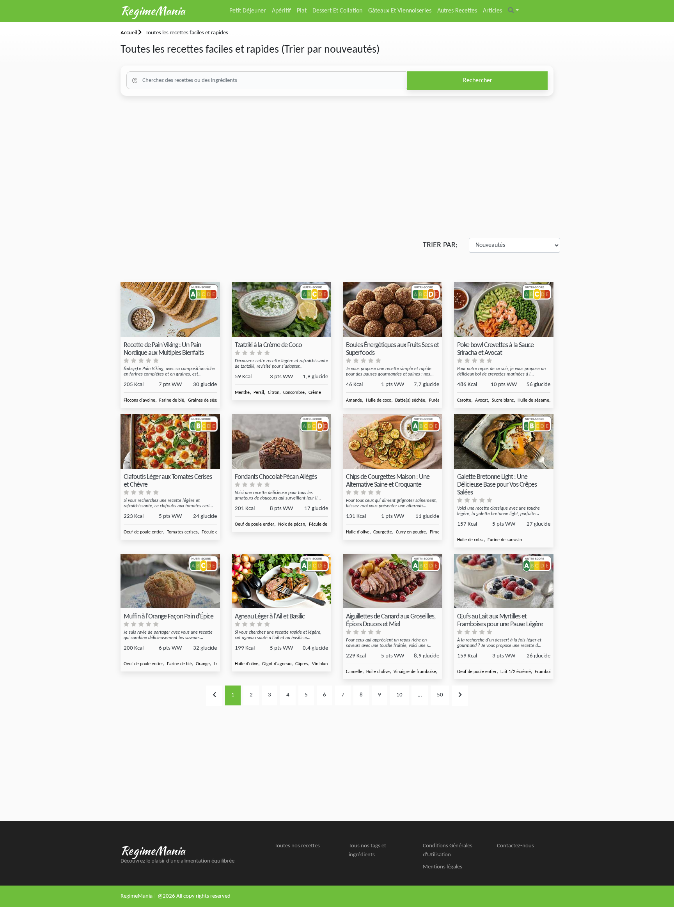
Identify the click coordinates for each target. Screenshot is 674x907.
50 (440, 695)
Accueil (129, 33)
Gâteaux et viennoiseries (399, 11)
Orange (203, 664)
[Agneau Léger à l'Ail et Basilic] (281, 581)
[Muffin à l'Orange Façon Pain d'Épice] (170, 581)
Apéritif (281, 11)
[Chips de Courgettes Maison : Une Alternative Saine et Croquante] (392, 442)
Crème (315, 392)
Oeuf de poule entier (143, 532)
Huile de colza (470, 540)
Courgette (382, 532)
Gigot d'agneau (276, 664)
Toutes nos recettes (297, 846)
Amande (354, 400)
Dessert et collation (337, 11)
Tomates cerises (182, 532)
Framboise (545, 672)
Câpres (301, 664)
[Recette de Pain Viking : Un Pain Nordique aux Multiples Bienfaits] (170, 310)
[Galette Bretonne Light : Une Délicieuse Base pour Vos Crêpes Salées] (503, 442)
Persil (259, 392)
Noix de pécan (291, 524)
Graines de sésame (206, 400)
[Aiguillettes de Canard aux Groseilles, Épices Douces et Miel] (392, 581)
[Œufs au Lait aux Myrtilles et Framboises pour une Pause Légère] (503, 581)
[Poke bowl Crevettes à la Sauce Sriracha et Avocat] (503, 310)
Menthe (242, 392)
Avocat (481, 400)
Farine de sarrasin (505, 540)
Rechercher (477, 81)
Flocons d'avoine (139, 400)
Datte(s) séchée (410, 400)
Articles (492, 11)
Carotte (464, 400)
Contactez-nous (515, 846)
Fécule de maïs (216, 532)
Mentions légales (442, 867)
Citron (273, 392)
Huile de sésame (533, 400)
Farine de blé (171, 400)
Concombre (294, 392)
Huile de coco (378, 400)
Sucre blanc (503, 400)
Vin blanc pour (325, 664)
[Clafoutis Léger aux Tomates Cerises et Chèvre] (170, 442)
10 (399, 695)
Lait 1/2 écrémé (515, 672)
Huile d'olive (357, 532)
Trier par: (440, 245)
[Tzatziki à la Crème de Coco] (281, 310)
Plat (302, 11)
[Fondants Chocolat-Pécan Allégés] (281, 442)
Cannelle (354, 672)
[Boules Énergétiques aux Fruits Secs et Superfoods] (392, 310)
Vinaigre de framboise (415, 672)
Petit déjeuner (247, 11)
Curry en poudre (411, 532)
